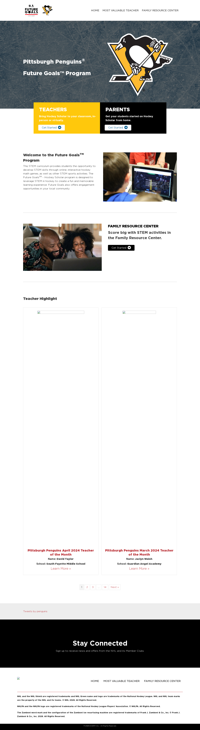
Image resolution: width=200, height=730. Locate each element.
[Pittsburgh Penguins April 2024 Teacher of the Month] (60, 427)
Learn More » (61, 568)
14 (105, 587)
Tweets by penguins (35, 611)
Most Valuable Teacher (120, 10)
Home (95, 10)
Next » (115, 587)
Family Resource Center (160, 10)
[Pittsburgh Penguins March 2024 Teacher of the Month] (139, 427)
